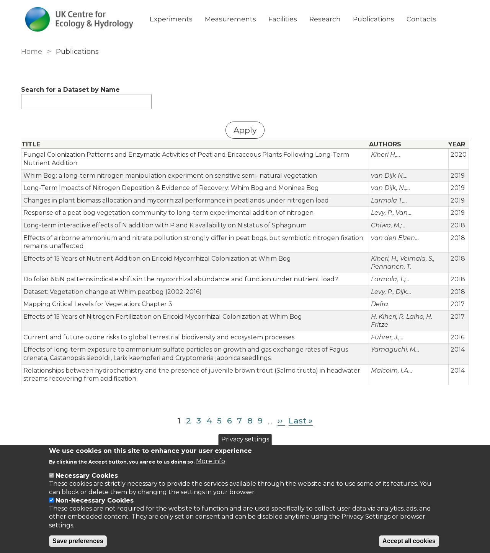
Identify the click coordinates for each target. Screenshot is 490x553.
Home (31, 51)
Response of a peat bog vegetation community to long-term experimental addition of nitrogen (168, 212)
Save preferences (77, 541)
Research (325, 19)
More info (210, 461)
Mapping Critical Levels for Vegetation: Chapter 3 (97, 304)
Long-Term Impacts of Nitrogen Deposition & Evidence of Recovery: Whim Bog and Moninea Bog (171, 187)
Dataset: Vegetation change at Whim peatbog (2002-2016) (112, 291)
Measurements (230, 19)
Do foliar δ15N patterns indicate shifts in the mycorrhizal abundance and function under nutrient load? (180, 279)
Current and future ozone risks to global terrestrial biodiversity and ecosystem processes (158, 337)
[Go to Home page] (79, 19)
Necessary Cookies (87, 475)
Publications (373, 19)
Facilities (282, 19)
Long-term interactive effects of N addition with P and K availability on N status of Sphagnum (165, 225)
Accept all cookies (409, 541)
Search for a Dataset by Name (70, 89)
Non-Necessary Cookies (95, 500)
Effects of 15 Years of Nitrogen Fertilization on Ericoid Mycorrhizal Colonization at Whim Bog (162, 316)
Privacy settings (245, 439)
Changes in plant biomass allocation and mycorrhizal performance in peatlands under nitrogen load (176, 200)
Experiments (171, 19)
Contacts (421, 19)
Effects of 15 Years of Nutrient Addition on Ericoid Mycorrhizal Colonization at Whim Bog (157, 258)
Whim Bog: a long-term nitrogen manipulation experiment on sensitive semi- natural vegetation (170, 175)
